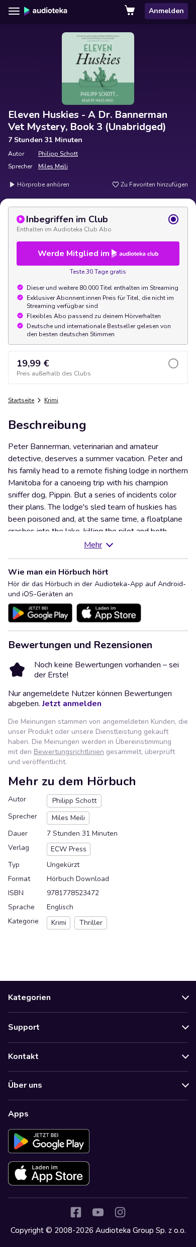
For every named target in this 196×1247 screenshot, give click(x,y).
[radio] (98, 223)
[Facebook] (76, 1212)
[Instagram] (120, 1212)
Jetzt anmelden (72, 703)
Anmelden (166, 11)
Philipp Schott (58, 154)
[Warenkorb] (131, 11)
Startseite (21, 400)
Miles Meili (53, 166)
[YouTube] (98, 1212)
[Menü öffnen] (14, 11)
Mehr (93, 544)
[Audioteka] (45, 11)
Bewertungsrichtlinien (69, 752)
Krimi (51, 400)
